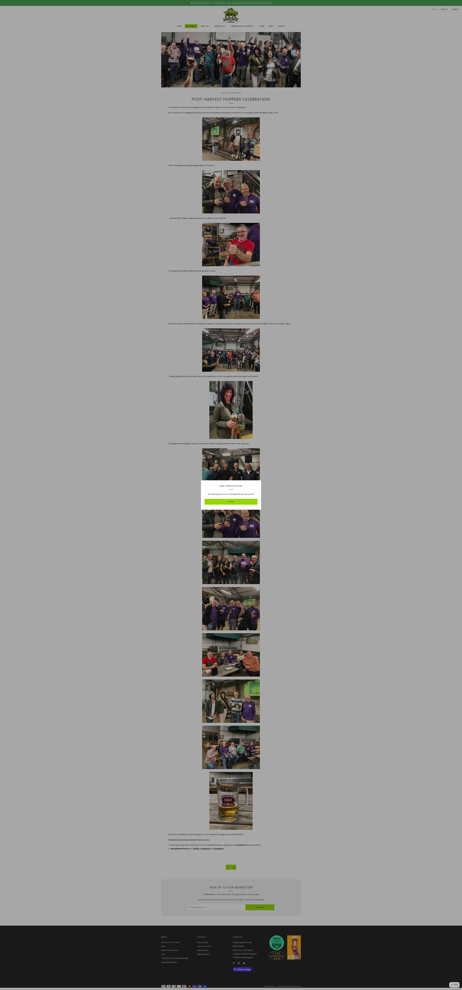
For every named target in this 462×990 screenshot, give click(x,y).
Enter (231, 502)
